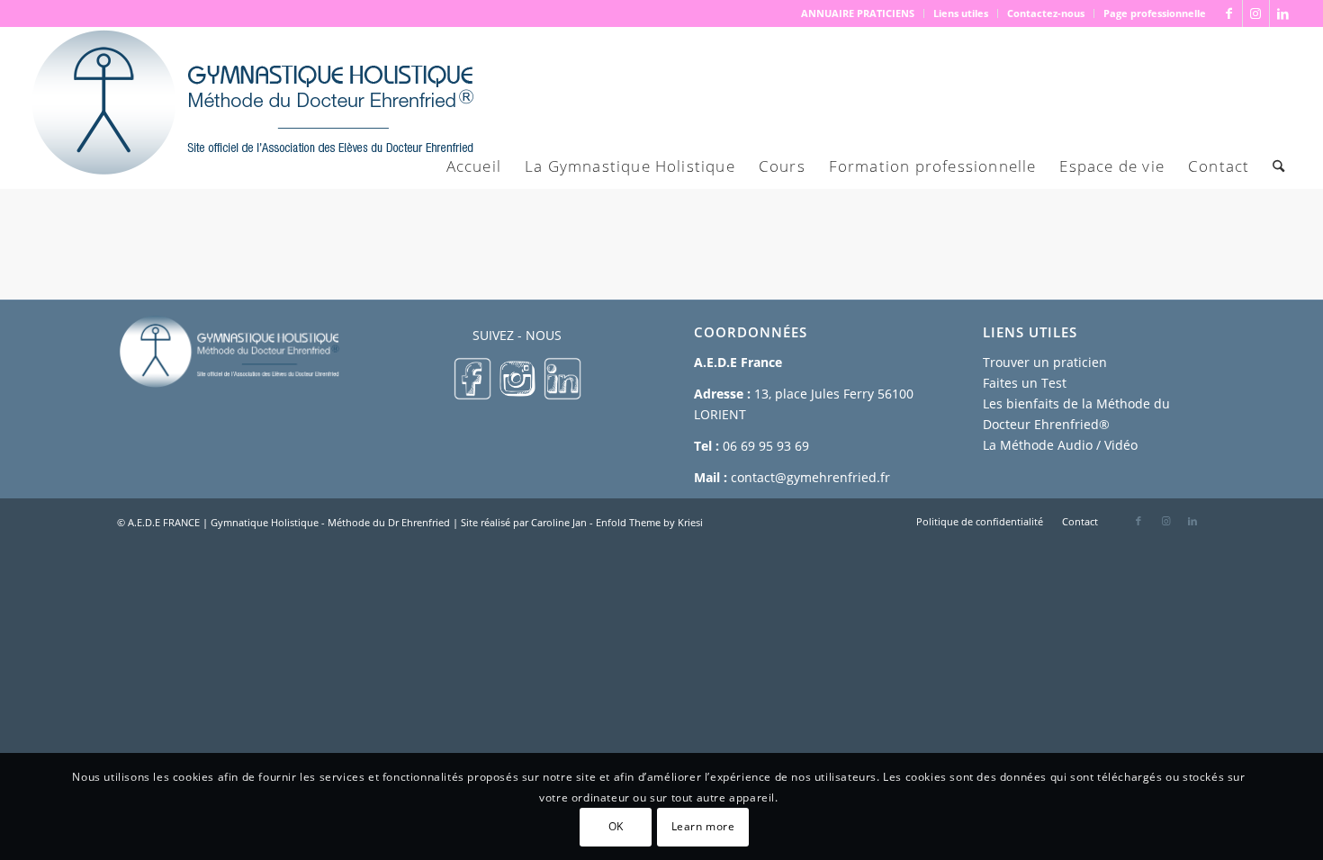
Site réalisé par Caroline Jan (524, 522)
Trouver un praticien (1045, 362)
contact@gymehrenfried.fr (810, 477)
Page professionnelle (1154, 13)
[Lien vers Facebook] (1229, 13)
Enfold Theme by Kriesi (649, 522)
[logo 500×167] (251, 108)
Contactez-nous (1045, 13)
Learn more (703, 826)
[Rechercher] (1278, 166)
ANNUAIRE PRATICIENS (857, 13)
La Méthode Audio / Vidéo (1060, 444)
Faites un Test (1024, 382)
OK (616, 826)
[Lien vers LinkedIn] (1283, 13)
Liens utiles (960, 13)
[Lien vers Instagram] (1256, 13)
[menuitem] (858, 13)
